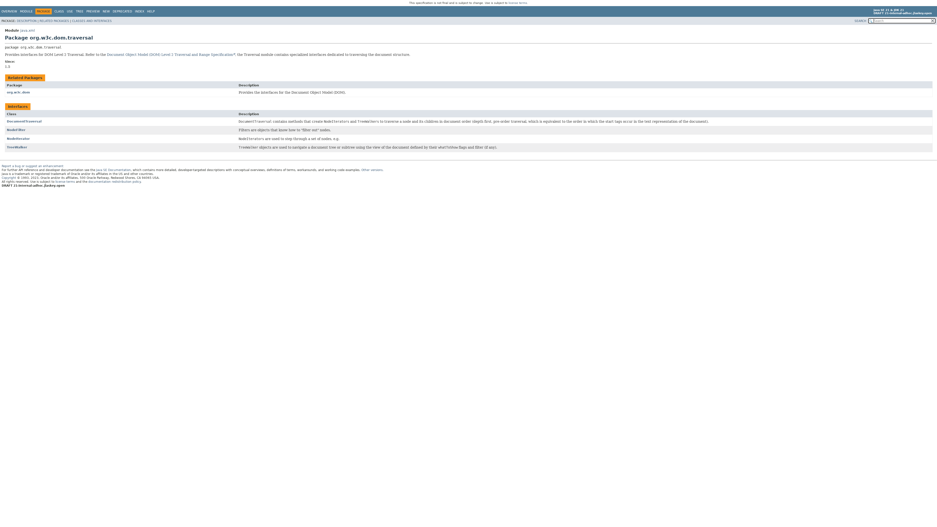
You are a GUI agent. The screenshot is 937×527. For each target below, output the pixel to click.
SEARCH (860, 21)
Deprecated (122, 11)
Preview (93, 11)
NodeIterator (18, 139)
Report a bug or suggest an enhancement (32, 166)
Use (70, 11)
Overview (9, 11)
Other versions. (372, 170)
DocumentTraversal (24, 121)
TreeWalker (17, 147)
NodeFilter (16, 130)
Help (151, 11)
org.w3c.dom (18, 92)
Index (139, 11)
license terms (518, 3)
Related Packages (54, 21)
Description (27, 21)
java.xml (27, 30)
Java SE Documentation (113, 170)
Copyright (9, 178)
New (106, 11)
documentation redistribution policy (114, 181)
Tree (79, 11)
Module (26, 11)
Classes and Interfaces (92, 21)
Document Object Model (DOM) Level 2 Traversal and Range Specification (170, 55)
